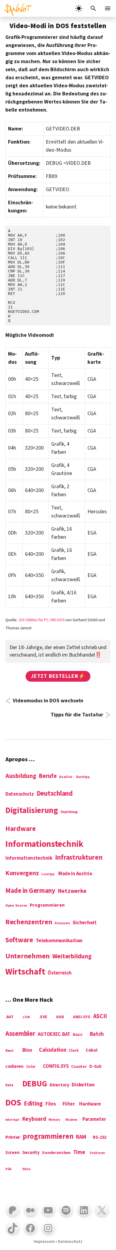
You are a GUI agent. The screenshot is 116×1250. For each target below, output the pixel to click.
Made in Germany (30, 891)
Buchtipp (83, 777)
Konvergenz (22, 874)
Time (79, 1152)
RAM (81, 1137)
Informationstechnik (28, 858)
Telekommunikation (59, 940)
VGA (8, 1169)
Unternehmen (27, 956)
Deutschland (55, 793)
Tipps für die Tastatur (77, 715)
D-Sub (95, 1067)
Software (19, 940)
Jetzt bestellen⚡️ (58, 676)
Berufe (48, 776)
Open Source (16, 905)
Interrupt (12, 1120)
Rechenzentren (28, 922)
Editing (33, 1104)
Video (26, 1169)
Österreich (59, 973)
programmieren (48, 1137)
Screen (12, 1153)
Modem (71, 1120)
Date (9, 1085)
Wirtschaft (25, 972)
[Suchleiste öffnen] (93, 8)
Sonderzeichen (56, 1153)
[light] (78, 8)
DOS (13, 1103)
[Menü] (108, 8)
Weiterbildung (72, 956)
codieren (14, 1067)
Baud (9, 1051)
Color (31, 1067)
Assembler (20, 1034)
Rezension (62, 923)
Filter (68, 1104)
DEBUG (34, 1084)
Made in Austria (75, 874)
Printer (12, 1137)
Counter (79, 1067)
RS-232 (99, 1138)
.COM (26, 1017)
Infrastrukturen (79, 857)
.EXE (43, 1017)
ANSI (60, 1017)
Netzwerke (72, 891)
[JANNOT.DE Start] (16, 8)
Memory (54, 1120)
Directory (59, 1085)
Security (31, 1152)
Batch (97, 1034)
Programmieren (47, 905)
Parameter (94, 1119)
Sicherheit (85, 922)
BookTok (65, 777)
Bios (27, 1050)
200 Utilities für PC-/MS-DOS (41, 620)
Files (51, 1104)
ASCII (100, 1017)
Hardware (20, 829)
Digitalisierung (31, 811)
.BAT (9, 1017)
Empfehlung (69, 812)
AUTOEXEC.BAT (54, 1034)
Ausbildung (20, 776)
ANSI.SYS (81, 1017)
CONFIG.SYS (55, 1066)
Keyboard (34, 1119)
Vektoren (97, 1153)
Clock (74, 1050)
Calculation (52, 1050)
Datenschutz (19, 794)
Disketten (83, 1085)
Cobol (92, 1050)
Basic (78, 1034)
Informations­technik (44, 844)
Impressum (44, 1241)
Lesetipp (48, 874)
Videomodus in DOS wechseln (48, 701)
